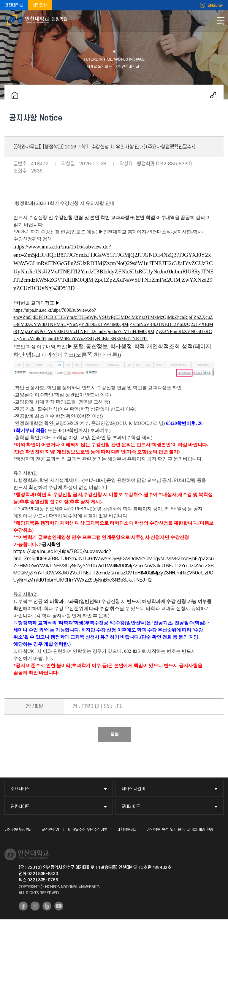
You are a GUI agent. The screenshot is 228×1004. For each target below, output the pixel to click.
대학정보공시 (127, 829)
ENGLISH (216, 5)
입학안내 (40, 5)
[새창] (23, 906)
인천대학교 (13, 5)
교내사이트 (130, 806)
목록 (114, 734)
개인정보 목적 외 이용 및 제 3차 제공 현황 (180, 829)
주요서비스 (20, 788)
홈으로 (14, 95)
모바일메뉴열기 (220, 20)
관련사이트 (20, 806)
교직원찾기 (50, 829)
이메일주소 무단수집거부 (87, 829)
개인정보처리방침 (18, 829)
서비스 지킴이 (133, 788)
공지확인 (51, 544)
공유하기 (213, 95)
